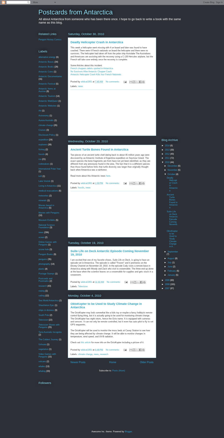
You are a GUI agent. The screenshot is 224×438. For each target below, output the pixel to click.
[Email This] (130, 82)
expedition (43, 139)
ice (40, 159)
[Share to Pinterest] (143, 82)
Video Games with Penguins (47, 355)
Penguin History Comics (50, 39)
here (108, 176)
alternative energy (47, 57)
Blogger (128, 431)
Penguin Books (46, 254)
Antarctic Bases (46, 62)
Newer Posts (78, 362)
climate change (85, 354)
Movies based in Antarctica (46, 206)
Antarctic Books (46, 67)
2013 (167, 150)
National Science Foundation (47, 226)
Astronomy (44, 115)
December (173, 166)
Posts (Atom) (118, 370)
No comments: (113, 81)
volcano (42, 361)
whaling (42, 371)
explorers (43, 144)
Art (40, 110)
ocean (41, 237)
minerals (43, 200)
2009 (167, 280)
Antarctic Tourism (47, 96)
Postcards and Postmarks (45, 279)
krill (40, 176)
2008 (167, 284)
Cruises (42, 130)
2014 (167, 145)
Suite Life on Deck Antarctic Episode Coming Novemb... (172, 219)
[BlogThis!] (134, 82)
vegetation (43, 349)
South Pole (44, 315)
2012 (167, 154)
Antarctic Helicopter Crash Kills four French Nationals (96, 74)
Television (83, 286)
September (173, 251)
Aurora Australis (46, 120)
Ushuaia (42, 344)
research (104, 354)
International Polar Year (50, 169)
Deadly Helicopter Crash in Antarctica (97, 42)
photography (44, 264)
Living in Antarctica (48, 186)
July (170, 262)
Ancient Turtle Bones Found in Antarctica (99, 149)
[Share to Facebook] (140, 82)
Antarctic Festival (47, 84)
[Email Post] (124, 81)
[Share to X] (137, 82)
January (172, 275)
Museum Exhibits (47, 220)
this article (86, 342)
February (172, 271)
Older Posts (146, 362)
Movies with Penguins (49, 212)
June (170, 266)
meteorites (44, 195)
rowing (42, 291)
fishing (42, 149)
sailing (42, 295)
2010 (167, 162)
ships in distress (46, 310)
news (80, 86)
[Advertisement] (112, 112)
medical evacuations (48, 191)
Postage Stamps (46, 273)
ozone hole (44, 249)
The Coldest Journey (48, 339)
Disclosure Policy (47, 135)
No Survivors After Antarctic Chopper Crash (91, 71)
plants (41, 269)
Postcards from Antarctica (75, 12)
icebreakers (44, 164)
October (172, 174)
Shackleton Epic (46, 305)
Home (112, 362)
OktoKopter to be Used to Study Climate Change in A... (172, 239)
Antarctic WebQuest (48, 101)
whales (42, 366)
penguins (43, 259)
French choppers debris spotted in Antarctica (92, 68)
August (171, 258)
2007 (167, 288)
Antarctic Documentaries (50, 76)
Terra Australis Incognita (50, 332)
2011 (167, 158)
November (173, 170)
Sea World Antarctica (49, 300)
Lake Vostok (44, 181)
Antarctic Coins (46, 71)
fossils (81, 187)
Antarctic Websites (48, 106)
